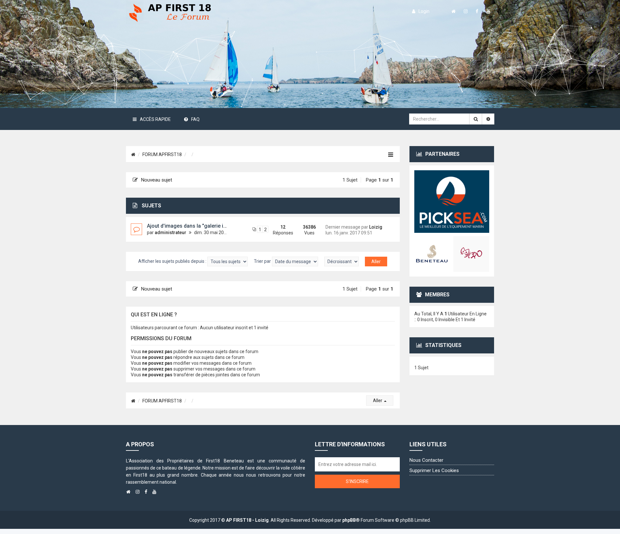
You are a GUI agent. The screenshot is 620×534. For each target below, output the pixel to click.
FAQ (195, 119)
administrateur (170, 232)
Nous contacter (426, 460)
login (423, 11)
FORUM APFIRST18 (162, 154)
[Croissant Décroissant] (341, 261)
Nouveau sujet (156, 180)
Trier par (263, 261)
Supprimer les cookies (434, 470)
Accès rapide (155, 119)
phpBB (349, 520)
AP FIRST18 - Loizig (247, 520)
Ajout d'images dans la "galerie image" (193, 226)
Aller (378, 400)
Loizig (375, 227)
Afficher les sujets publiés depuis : (172, 261)
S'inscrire (357, 481)
